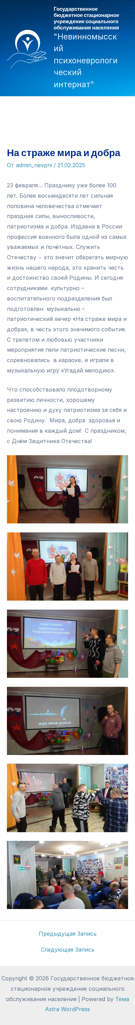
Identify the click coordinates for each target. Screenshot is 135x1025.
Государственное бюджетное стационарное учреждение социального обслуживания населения (86, 17)
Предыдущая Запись (68, 933)
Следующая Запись (67, 949)
